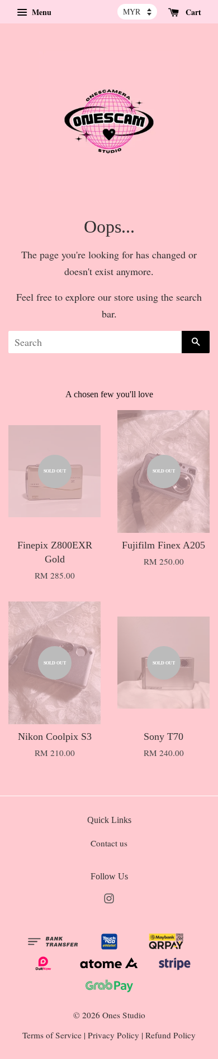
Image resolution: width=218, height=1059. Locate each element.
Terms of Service (52, 1035)
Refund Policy (170, 1035)
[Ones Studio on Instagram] (109, 900)
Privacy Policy (113, 1035)
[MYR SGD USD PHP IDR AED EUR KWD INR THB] (137, 12)
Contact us (109, 843)
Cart (192, 12)
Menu (40, 12)
